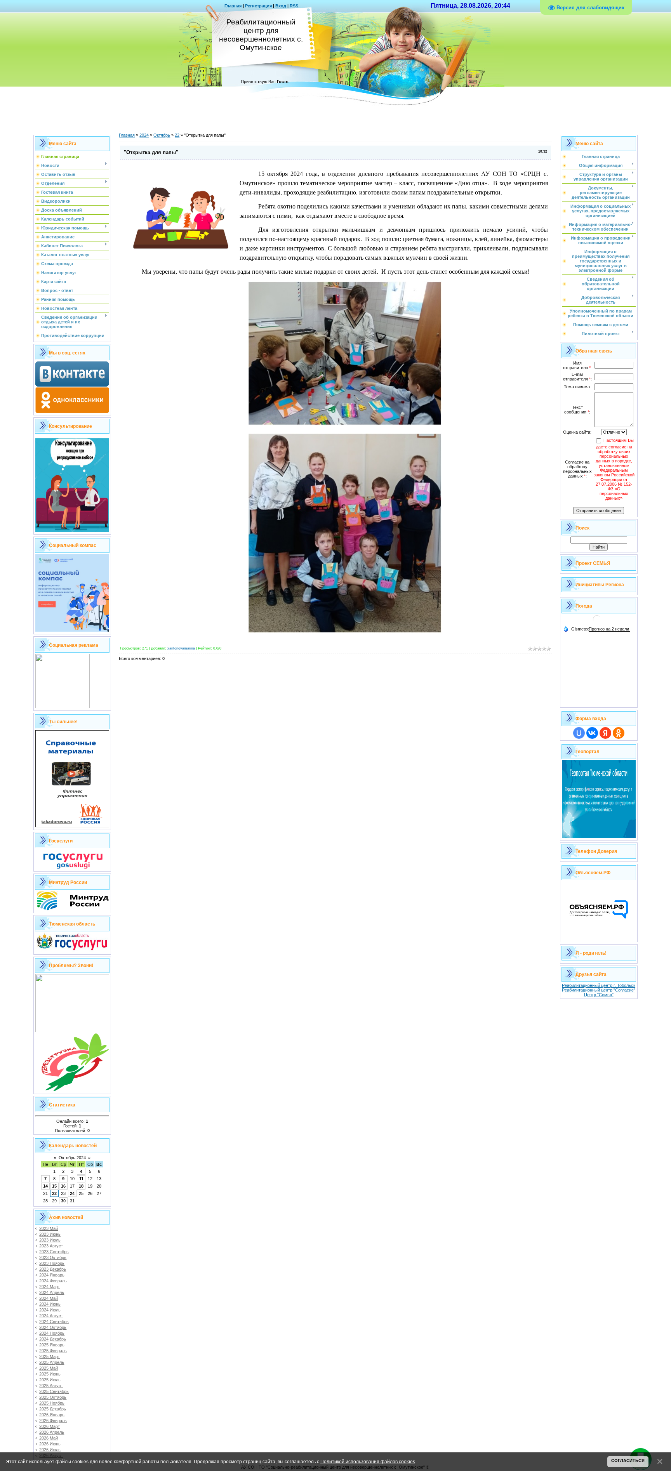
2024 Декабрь (52, 1339)
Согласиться (628, 1460)
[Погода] (576, 628)
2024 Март (49, 1286)
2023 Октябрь (52, 1257)
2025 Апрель (51, 1362)
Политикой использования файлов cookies (367, 1461)
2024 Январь (51, 1275)
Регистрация (258, 5)
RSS (294, 5)
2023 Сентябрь (54, 1251)
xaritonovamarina (181, 648)
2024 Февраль (53, 1280)
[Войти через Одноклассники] (618, 733)
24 (72, 1193)
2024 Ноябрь (51, 1333)
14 (45, 1186)
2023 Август (51, 1245)
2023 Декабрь (52, 1269)
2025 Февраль (53, 1350)
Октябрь (161, 135)
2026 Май (48, 1438)
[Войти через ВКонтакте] (592, 733)
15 (54, 1186)
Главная (233, 5)
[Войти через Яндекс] (605, 733)
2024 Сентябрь (54, 1321)
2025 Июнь (50, 1374)
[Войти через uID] (579, 733)
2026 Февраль (53, 1420)
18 (81, 1186)
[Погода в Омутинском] (596, 622)
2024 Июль (50, 1310)
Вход (280, 5)
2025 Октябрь (52, 1397)
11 (81, 1178)
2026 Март (49, 1426)
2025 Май (48, 1368)
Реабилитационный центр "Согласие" (598, 990)
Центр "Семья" (599, 994)
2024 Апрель (51, 1292)
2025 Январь (51, 1344)
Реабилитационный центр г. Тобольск (598, 985)
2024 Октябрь (52, 1327)
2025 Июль (50, 1379)
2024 (144, 135)
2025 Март (49, 1356)
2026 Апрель (51, 1432)
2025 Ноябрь (51, 1403)
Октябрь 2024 (72, 1157)
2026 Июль (50, 1449)
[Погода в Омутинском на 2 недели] (609, 629)
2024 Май (48, 1298)
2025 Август (51, 1385)
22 (54, 1193)
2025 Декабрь (52, 1409)
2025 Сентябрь (54, 1391)
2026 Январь (51, 1414)
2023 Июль (50, 1240)
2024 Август (51, 1315)
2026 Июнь (50, 1443)
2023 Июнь (50, 1234)
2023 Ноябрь (51, 1263)
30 (63, 1200)
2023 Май (48, 1228)
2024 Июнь (50, 1304)
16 (63, 1186)
